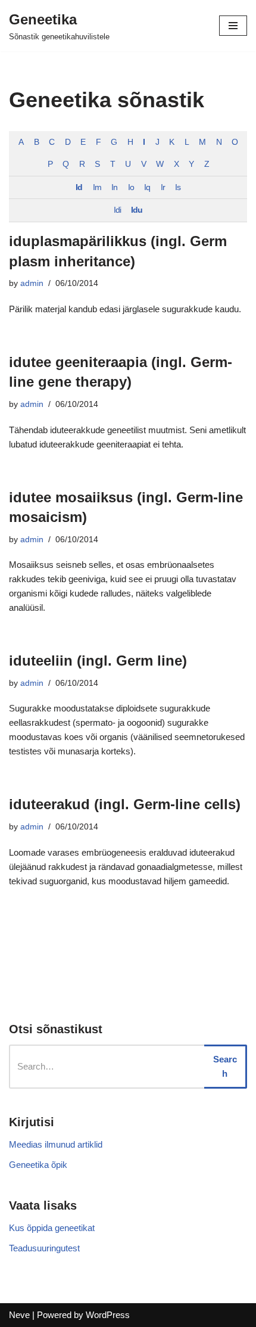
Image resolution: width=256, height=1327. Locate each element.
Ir (163, 187)
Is (177, 187)
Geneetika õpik (38, 1165)
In (114, 187)
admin (31, 283)
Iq (147, 187)
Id (79, 187)
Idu (136, 210)
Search (225, 1066)
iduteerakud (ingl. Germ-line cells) (125, 804)
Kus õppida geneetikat (52, 1228)
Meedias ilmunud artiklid (55, 1144)
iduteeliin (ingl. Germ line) (98, 660)
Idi (117, 210)
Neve (19, 1315)
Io (131, 187)
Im (97, 187)
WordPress (108, 1315)
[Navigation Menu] (233, 25)
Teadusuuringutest (44, 1248)
